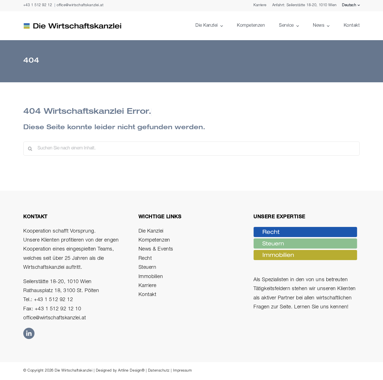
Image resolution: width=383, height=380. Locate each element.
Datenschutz (159, 371)
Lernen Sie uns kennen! (321, 307)
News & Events (156, 249)
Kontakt (147, 294)
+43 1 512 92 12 (37, 5)
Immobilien (151, 276)
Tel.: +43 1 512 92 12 (48, 299)
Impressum (182, 371)
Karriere (147, 285)
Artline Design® (131, 371)
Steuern (147, 267)
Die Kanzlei (151, 231)
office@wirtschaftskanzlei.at (80, 5)
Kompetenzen (154, 240)
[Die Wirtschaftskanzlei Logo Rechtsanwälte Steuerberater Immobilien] (72, 25)
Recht (145, 258)
